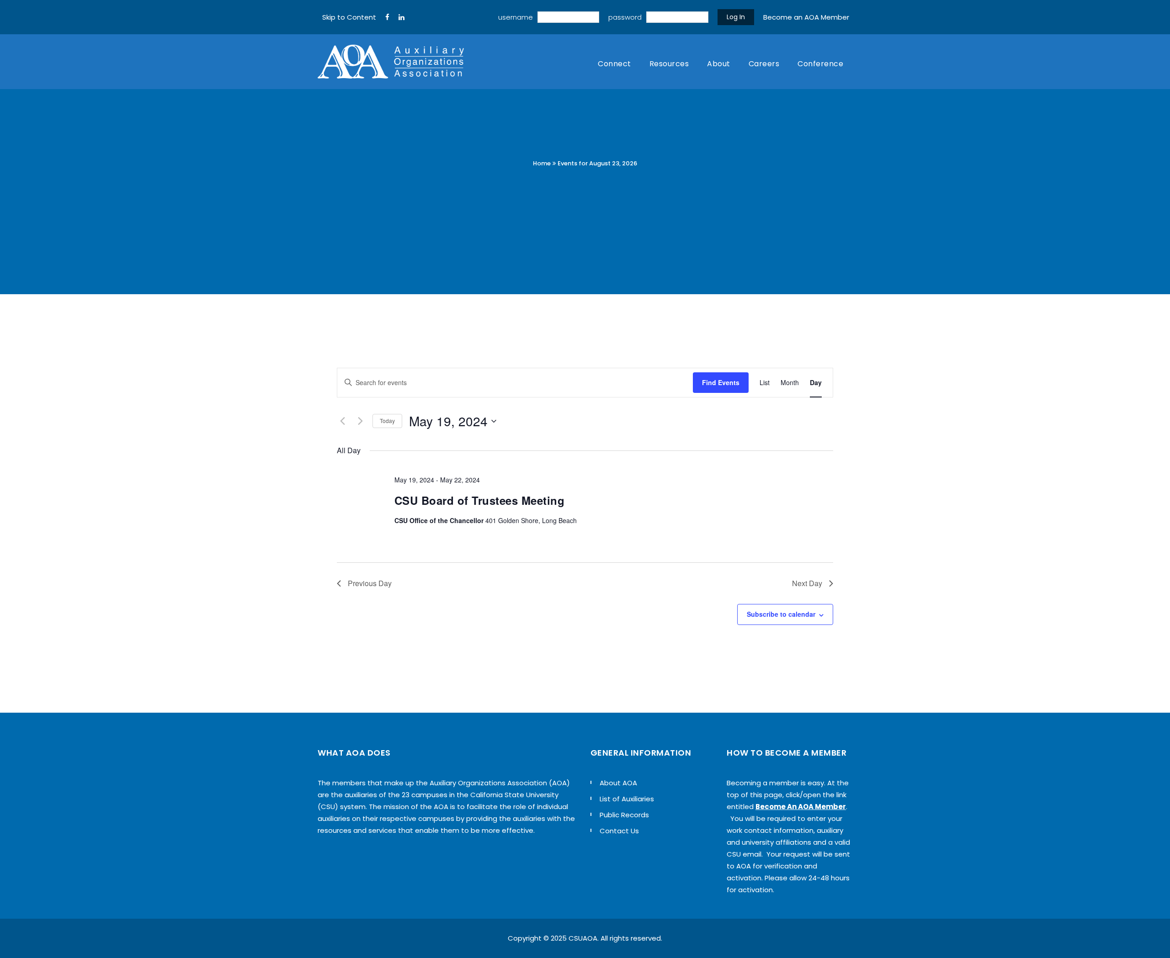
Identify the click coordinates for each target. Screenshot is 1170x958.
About (718, 63)
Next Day (807, 583)
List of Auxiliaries (627, 799)
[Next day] (360, 421)
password (625, 17)
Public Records (624, 815)
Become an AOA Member (806, 17)
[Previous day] (342, 421)
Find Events (720, 382)
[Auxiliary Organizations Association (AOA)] (391, 61)
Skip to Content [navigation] (349, 17)
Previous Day (370, 583)
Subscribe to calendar (781, 614)
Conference (820, 63)
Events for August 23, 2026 (597, 163)
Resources (669, 63)
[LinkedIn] (401, 17)
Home (542, 163)
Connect (614, 63)
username (515, 17)
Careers (764, 63)
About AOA (618, 783)
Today (387, 420)
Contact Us (619, 831)
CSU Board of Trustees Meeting (479, 500)
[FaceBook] (387, 17)
